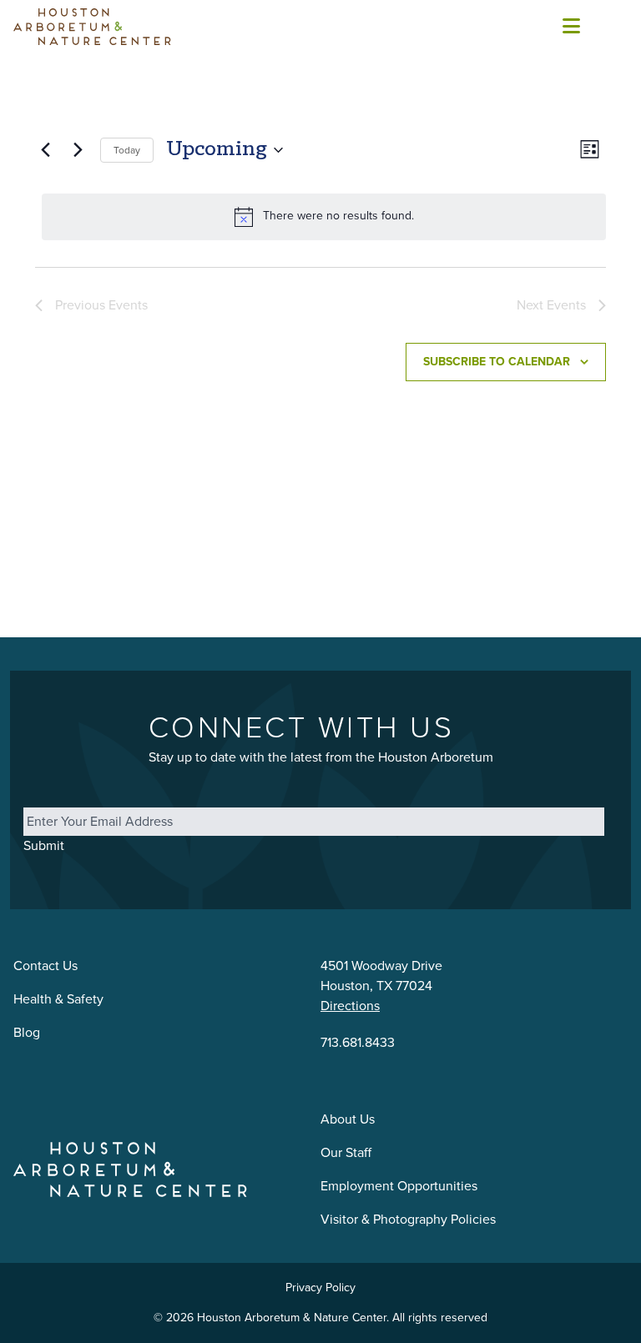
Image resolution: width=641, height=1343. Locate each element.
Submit (43, 845)
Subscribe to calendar (496, 361)
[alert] (324, 217)
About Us (347, 1119)
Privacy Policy (320, 1287)
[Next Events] (78, 150)
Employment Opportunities (398, 1185)
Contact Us (45, 965)
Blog (26, 1032)
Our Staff (345, 1152)
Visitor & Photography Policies (408, 1219)
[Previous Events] (45, 150)
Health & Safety (58, 999)
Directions (350, 1005)
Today (127, 150)
